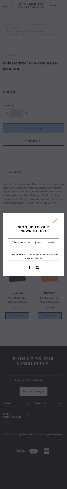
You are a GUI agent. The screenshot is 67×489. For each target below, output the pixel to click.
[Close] (55, 222)
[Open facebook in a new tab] (29, 267)
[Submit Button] (51, 242)
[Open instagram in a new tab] (37, 267)
